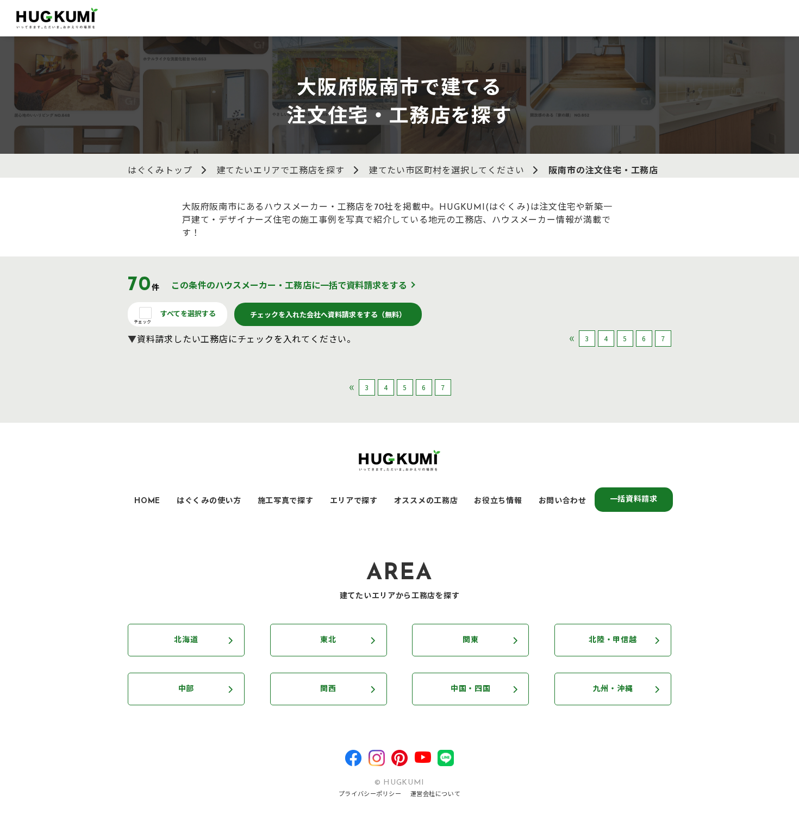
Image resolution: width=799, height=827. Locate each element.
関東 (470, 640)
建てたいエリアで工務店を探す (281, 171)
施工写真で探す (286, 501)
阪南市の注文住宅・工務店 (603, 171)
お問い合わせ (562, 501)
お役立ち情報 (498, 501)
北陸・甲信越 (612, 640)
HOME (147, 501)
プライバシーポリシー (370, 795)
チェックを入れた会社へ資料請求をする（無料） (328, 314)
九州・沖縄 (613, 689)
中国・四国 (471, 689)
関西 (328, 689)
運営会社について (435, 795)
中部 (186, 689)
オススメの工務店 (426, 501)
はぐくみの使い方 (209, 501)
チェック (142, 321)
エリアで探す (354, 501)
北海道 (186, 640)
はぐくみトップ (160, 171)
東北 (328, 640)
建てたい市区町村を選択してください (447, 171)
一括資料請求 (634, 500)
